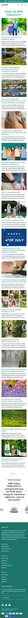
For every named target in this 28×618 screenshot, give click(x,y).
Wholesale (4, 579)
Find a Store (4, 574)
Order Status (5, 558)
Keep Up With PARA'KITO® (14, 13)
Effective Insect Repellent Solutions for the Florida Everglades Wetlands (10, 69)
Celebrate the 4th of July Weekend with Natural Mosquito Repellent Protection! (13, 250)
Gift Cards (4, 560)
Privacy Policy (5, 546)
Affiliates (3, 581)
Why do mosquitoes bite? (11, 192)
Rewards (3, 567)
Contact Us (4, 556)
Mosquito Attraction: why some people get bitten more (13, 163)
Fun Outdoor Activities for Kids (12, 220)
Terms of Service (6, 548)
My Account (4, 544)
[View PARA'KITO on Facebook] (2, 605)
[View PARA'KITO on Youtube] (9, 605)
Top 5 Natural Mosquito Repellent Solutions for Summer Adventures (13, 281)
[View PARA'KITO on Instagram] (6, 605)
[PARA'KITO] (4, 5)
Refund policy (5, 551)
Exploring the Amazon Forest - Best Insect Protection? (12, 460)
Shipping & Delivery (6, 565)
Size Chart (4, 563)
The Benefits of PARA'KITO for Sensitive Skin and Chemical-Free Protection (13, 133)
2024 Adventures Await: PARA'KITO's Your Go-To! (10, 341)
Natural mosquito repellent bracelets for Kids (11, 311)
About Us (3, 572)
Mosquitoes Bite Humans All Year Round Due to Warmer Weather (13, 370)
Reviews (3, 577)
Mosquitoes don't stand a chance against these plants (12, 400)
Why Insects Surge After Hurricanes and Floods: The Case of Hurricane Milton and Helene (13, 101)
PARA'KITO (7, 609)
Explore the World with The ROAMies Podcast (11, 38)
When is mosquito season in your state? (13, 430)
